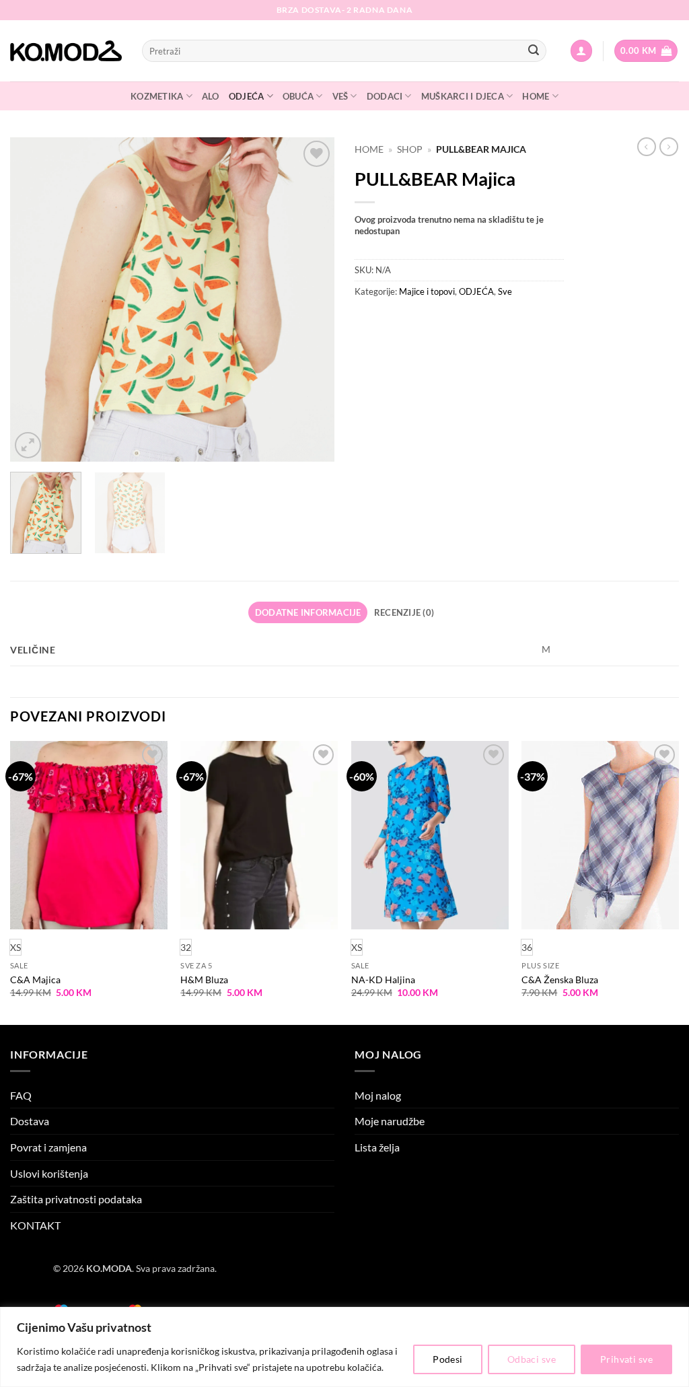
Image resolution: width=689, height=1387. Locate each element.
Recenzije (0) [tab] (404, 612)
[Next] (311, 299)
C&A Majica (35, 979)
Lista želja (377, 1147)
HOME (535, 96)
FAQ (21, 1095)
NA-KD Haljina (383, 979)
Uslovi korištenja (49, 1173)
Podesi (448, 1359)
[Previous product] (668, 146)
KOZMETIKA (157, 96)
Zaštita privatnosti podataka (76, 1199)
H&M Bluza (204, 979)
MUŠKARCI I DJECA (462, 96)
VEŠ (340, 96)
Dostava (29, 1120)
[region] (344, 1347)
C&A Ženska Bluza (559, 979)
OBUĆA (298, 96)
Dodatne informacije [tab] (308, 612)
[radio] (185, 947)
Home (369, 149)
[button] (581, 51)
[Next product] (646, 146)
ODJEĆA (246, 96)
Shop (410, 149)
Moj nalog (378, 1095)
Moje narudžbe (390, 1120)
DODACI (385, 96)
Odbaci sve (531, 1359)
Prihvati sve (626, 1359)
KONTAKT (35, 1225)
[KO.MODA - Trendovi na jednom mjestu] (66, 51)
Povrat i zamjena (48, 1147)
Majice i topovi (427, 291)
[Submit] (533, 51)
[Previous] (34, 299)
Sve (505, 291)
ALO (210, 96)
